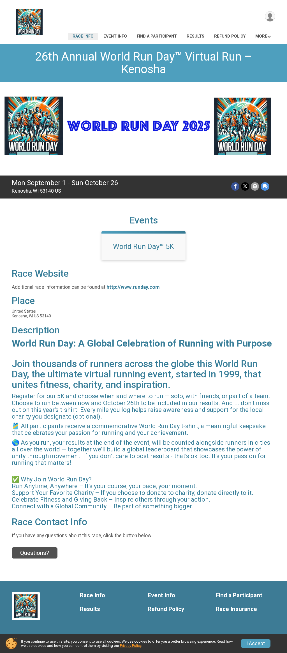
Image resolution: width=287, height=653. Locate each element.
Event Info (115, 36)
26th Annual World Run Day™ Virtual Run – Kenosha (143, 63)
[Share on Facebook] (235, 186)
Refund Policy (230, 36)
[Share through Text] (265, 186)
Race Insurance (236, 609)
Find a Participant (157, 36)
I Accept (255, 643)
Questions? (34, 553)
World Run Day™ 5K (143, 246)
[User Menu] (270, 16)
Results (195, 36)
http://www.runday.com (133, 287)
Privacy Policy (130, 645)
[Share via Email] (255, 186)
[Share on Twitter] (245, 186)
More (261, 36)
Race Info (83, 36)
